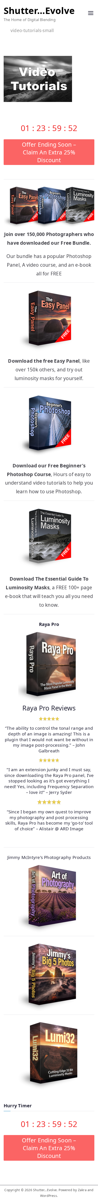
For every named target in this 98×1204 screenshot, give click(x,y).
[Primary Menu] (90, 14)
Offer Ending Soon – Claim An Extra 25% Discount (49, 152)
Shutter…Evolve (39, 10)
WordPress (48, 1195)
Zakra (82, 1190)
